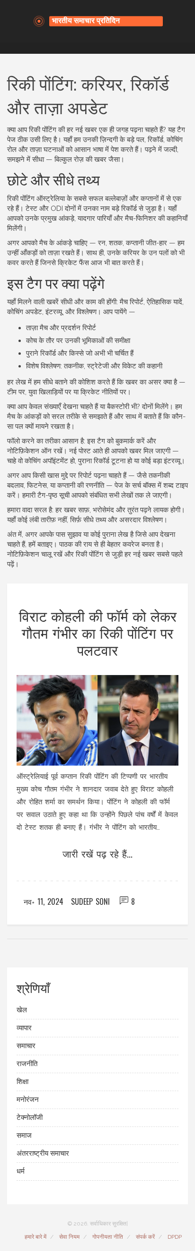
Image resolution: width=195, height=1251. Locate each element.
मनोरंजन (28, 1099)
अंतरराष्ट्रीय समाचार (43, 1153)
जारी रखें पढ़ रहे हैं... (97, 853)
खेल (22, 1010)
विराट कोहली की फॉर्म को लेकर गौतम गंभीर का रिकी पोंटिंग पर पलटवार (98, 632)
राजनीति (27, 1063)
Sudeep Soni (90, 901)
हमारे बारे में (35, 1237)
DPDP (175, 1237)
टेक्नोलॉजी (30, 1117)
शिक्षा (22, 1081)
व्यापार (24, 1028)
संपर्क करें (145, 1237)
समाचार (26, 1046)
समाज (24, 1135)
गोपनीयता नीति (107, 1237)
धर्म (21, 1171)
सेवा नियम (69, 1237)
